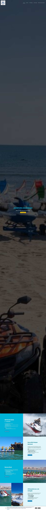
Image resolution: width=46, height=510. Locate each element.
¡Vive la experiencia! (23, 212)
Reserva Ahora (7, 431)
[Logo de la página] (3, 3)
